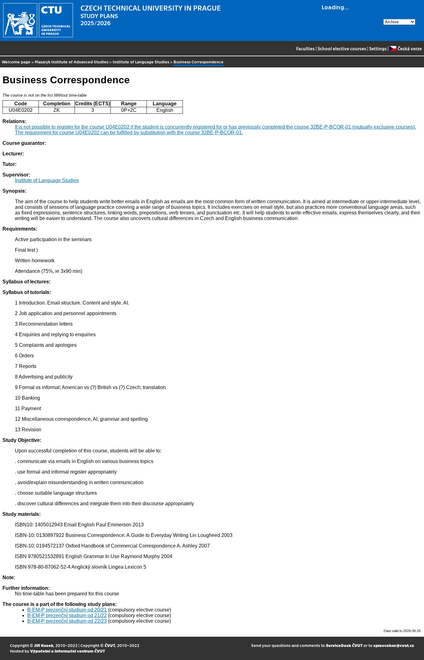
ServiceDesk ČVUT (344, 645)
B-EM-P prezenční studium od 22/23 (67, 621)
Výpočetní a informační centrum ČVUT (67, 651)
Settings (378, 48)
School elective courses (342, 48)
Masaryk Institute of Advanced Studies (71, 61)
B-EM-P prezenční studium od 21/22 (67, 615)
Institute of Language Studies (141, 61)
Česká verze (410, 48)
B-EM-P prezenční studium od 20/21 (67, 609)
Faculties (305, 48)
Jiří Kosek (43, 645)
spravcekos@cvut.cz (393, 645)
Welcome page (16, 61)
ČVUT (110, 645)
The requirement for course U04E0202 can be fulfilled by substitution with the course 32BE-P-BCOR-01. (129, 132)
